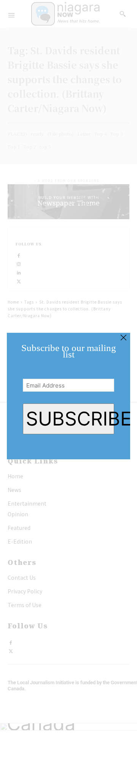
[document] (68, 387)
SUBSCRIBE (70, 418)
